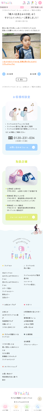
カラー (32, 3)
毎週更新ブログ (7, 321)
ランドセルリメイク (8, 359)
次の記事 (10, 74)
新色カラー (6, 294)
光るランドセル (7, 273)
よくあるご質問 (29, 324)
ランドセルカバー (8, 291)
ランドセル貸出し (30, 284)
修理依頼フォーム (30, 318)
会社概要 (27, 341)
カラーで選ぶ (6, 288)
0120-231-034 (24, 137)
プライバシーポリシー (31, 344)
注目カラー (6, 297)
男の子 (28, 3)
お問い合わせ (28, 327)
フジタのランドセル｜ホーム (11, 10)
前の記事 (33, 74)
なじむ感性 (6, 353)
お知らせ (26, 10)
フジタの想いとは (8, 344)
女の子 (24, 3)
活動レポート (6, 324)
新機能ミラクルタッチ (9, 356)
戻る (21, 79)
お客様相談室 (28, 321)
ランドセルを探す (38, 410)
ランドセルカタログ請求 (32, 275)
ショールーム (16, 410)
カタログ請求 (5, 410)
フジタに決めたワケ (8, 327)
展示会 (26, 410)
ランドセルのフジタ (22, 402)
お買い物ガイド (7, 373)
